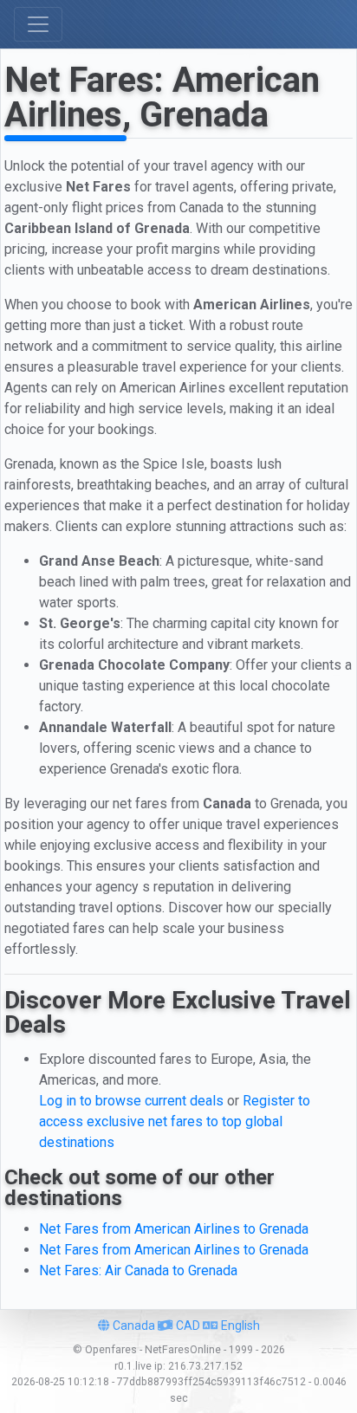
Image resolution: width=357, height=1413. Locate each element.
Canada (132, 1325)
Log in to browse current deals (131, 1100)
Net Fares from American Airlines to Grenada (173, 1229)
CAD (186, 1325)
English (239, 1325)
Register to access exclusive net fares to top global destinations (174, 1121)
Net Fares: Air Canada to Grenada (138, 1270)
